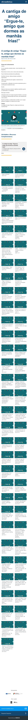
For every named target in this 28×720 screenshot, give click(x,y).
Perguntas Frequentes (6, 713)
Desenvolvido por (14, 717)
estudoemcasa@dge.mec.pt (7, 708)
